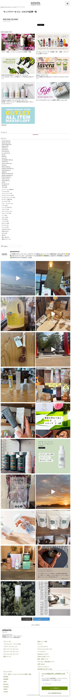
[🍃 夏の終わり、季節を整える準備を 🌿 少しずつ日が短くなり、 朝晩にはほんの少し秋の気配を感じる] (18, 384)
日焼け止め (4, 231)
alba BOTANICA (5, 141)
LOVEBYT (4, 161)
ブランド (4, 217)
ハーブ (3, 215)
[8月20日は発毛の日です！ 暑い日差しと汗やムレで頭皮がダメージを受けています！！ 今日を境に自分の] (18, 456)
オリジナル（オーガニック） (11, 654)
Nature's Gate (5, 166)
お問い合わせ (41, 664)
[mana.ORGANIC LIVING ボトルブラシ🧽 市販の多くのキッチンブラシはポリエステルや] (18, 349)
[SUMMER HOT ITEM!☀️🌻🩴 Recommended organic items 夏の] (53, 598)
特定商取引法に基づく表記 (45, 669)
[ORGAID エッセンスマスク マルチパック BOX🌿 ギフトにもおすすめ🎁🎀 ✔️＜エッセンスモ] (53, 278)
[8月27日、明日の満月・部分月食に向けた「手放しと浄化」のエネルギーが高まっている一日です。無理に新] (18, 278)
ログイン (40, 644)
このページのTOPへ (35, 624)
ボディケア (4, 223)
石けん (3, 233)
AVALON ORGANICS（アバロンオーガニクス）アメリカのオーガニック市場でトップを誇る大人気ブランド (17, 76)
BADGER (4, 148)
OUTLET (4, 125)
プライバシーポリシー (44, 666)
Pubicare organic (5, 177)
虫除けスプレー (5, 239)
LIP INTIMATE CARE (6, 160)
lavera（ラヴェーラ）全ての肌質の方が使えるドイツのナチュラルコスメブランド (52, 76)
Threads (5, 691)
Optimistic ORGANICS (7, 168)
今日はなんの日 (5, 229)
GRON (3, 156)
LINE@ (5, 689)
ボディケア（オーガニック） (11, 649)
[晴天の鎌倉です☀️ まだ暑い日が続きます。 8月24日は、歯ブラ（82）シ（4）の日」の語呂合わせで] (53, 349)
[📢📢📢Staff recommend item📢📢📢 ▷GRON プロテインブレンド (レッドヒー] (18, 491)
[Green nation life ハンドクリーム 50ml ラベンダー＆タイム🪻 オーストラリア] (18, 420)
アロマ (3, 187)
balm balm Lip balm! (10, 19)
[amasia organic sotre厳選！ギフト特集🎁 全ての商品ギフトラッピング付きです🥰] (53, 384)
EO (2, 154)
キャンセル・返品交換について (46, 661)
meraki (3, 165)
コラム (3, 205)
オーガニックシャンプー (7, 197)
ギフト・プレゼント (6, 203)
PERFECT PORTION (6, 173)
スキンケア (4, 209)
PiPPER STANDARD (6, 175)
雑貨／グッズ (7, 656)
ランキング (4, 225)
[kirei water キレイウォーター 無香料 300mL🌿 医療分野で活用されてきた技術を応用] (18, 527)
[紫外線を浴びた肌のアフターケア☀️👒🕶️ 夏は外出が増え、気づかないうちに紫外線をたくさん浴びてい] (18, 562)
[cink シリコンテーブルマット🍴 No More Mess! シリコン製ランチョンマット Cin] (53, 562)
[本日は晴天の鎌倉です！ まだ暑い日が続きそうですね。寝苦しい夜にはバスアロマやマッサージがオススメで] (53, 491)
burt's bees (4, 149)
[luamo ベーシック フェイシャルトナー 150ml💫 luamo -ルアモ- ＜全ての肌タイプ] (53, 456)
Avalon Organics (5, 144)
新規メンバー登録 (42, 641)
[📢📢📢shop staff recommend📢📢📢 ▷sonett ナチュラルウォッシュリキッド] (18, 313)
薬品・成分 (4, 237)
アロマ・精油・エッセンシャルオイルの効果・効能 (16, 52)
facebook (5, 684)
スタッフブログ (7, 671)
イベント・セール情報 (7, 189)
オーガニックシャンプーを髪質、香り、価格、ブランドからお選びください (52, 52)
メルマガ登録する (54, 688)
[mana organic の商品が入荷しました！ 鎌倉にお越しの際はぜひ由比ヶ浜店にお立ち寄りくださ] (53, 313)
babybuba (4, 146)
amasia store (5, 142)
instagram (6, 686)
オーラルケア (5, 201)
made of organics (6, 163)
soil (2, 182)
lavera (3, 158)
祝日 (3, 235)
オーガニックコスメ (6, 195)
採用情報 (5, 679)
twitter (5, 681)
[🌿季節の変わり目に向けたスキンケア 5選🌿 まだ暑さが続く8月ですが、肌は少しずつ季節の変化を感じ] (53, 420)
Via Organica (5, 184)
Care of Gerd (5, 151)
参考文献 (5, 676)
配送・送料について (43, 659)
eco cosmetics (5, 153)
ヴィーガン (4, 227)
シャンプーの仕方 (6, 207)
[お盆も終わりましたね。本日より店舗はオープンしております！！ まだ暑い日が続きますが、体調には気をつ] (53, 527)
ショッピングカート (43, 646)
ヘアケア (4, 221)
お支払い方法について (44, 656)
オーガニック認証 (6, 199)
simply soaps (5, 178)
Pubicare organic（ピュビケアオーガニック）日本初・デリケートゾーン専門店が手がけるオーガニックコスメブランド (17, 101)
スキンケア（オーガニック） (11, 651)
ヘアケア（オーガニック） (10, 646)
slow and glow (5, 180)
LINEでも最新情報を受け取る (54, 693)
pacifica (3, 172)
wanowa (3, 185)
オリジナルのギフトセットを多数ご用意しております (51, 100)
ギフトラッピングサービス (45, 649)
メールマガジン (42, 651)
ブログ (3, 219)
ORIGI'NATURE (5, 170)
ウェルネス (4, 191)
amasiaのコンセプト (43, 654)
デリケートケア (5, 213)
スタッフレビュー (6, 211)
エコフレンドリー (6, 193)
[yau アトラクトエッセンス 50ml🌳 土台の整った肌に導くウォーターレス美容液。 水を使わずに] (18, 598)
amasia (35, 695)
